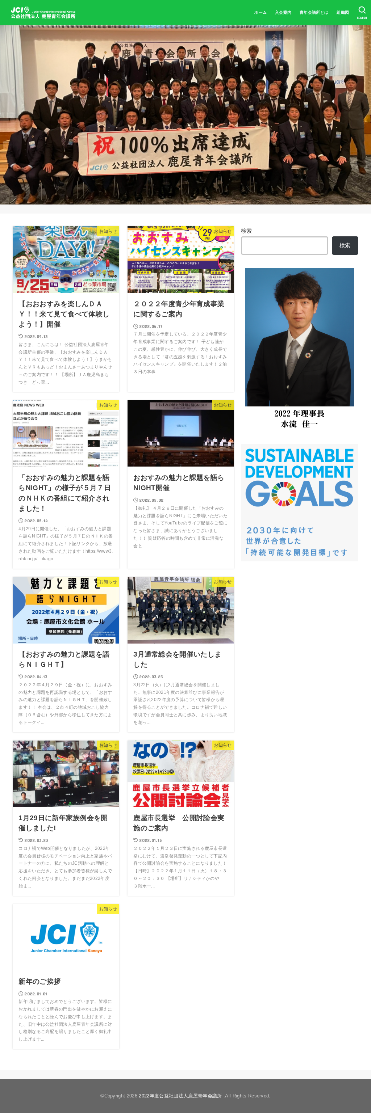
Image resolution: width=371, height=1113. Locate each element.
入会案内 (283, 12)
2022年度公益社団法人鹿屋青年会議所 (180, 1096)
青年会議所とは (314, 12)
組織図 (343, 12)
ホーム (260, 12)
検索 (246, 231)
